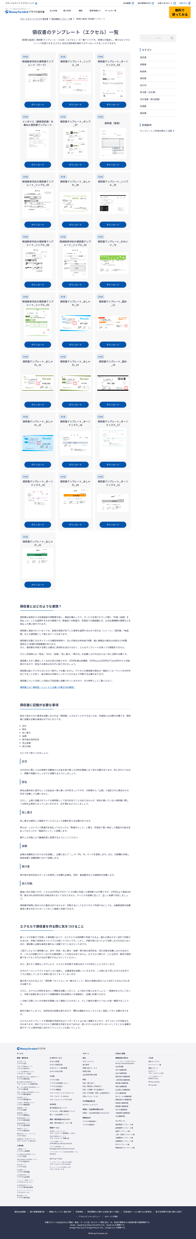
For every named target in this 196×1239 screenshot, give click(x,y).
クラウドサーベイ (25, 1192)
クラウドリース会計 (25, 1073)
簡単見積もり (95, 10)
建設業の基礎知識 (121, 1106)
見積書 (143, 64)
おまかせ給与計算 (56, 1071)
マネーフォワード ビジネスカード (62, 1093)
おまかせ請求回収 (56, 1065)
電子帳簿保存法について (58, 1108)
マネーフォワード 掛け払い (26, 1140)
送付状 (143, 85)
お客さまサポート (165, 3)
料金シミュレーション (91, 1096)
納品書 (143, 71)
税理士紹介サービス (90, 1068)
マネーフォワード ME (156, 1072)
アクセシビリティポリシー (89, 1216)
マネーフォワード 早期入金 (59, 1137)
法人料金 (53, 10)
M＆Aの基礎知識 (121, 1110)
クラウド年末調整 (23, 1171)
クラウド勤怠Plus (27, 1160)
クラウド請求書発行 (28, 1093)
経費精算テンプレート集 (124, 1128)
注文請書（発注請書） (150, 99)
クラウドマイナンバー (25, 1181)
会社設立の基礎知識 (122, 1090)
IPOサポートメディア (90, 1105)
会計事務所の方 (144, 3)
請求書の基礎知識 (121, 1083)
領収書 (143, 78)
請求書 (143, 57)
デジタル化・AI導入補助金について (62, 1111)
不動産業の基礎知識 (122, 1113)
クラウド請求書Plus (24, 1099)
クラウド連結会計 (23, 1130)
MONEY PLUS (155, 1077)
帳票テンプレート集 (122, 1131)
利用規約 (79, 1211)
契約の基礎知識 (121, 1086)
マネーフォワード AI (60, 1168)
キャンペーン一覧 (154, 1065)
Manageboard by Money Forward (62, 1148)
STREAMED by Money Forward (61, 1142)
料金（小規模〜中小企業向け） (94, 1090)
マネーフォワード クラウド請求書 (34, 18)
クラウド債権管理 (25, 1104)
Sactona (64, 1153)
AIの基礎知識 (120, 1116)
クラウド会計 (22, 1062)
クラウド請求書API (89, 1121)
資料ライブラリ (154, 1061)
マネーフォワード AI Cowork (61, 1163)
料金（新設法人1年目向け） (93, 1086)
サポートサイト (88, 1061)
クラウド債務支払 (23, 1114)
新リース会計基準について (59, 1114)
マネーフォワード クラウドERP (61, 1100)
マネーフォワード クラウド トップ (19, 3)
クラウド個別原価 (23, 1124)
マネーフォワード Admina (59, 1096)
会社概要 (127, 3)
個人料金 (67, 10)
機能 (81, 10)
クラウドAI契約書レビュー (59, 1083)
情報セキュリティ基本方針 (60, 1211)
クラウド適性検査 (23, 1197)
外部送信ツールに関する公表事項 (137, 1211)
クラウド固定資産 (23, 1119)
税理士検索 (87, 1071)
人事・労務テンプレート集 (125, 1134)
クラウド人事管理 (23, 1150)
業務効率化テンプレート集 (125, 1148)
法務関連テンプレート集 (124, 1138)
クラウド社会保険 (23, 1176)
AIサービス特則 (111, 1216)
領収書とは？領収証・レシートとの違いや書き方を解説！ (47, 687)
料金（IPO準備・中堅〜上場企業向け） (97, 1093)
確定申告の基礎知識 (122, 1076)
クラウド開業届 (55, 1090)
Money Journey (153, 1082)
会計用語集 (119, 1066)
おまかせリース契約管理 (58, 1068)
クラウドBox (26, 1135)
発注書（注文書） (148, 92)
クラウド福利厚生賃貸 (25, 1186)
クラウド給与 (22, 1166)
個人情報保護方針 (37, 1211)
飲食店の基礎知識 (121, 1103)
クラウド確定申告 (28, 1078)
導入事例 (86, 1065)
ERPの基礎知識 (121, 1070)
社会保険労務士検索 (90, 1075)
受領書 (143, 106)
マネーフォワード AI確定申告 (27, 1083)
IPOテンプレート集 (122, 1144)
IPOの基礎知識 (120, 1093)
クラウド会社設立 (56, 1086)
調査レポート (153, 1068)
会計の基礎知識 (121, 1073)
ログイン (183, 3)
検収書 (143, 113)
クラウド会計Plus (25, 1067)
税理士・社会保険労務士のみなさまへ (96, 1113)
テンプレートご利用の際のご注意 (156, 130)
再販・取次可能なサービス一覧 (61, 1123)
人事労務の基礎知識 (122, 1080)
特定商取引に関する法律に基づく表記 (103, 1211)
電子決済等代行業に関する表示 (169, 1211)
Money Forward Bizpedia (126, 1062)
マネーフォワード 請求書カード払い (63, 1132)
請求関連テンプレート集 (61, 18)
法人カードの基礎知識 (123, 1096)
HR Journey (152, 1085)
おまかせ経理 (54, 1061)
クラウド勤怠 (26, 1155)
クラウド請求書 (28, 1088)
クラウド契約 (54, 1080)
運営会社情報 (20, 1211)
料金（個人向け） (89, 1083)
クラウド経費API (89, 1125)
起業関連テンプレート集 (124, 1141)
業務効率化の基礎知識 (123, 1100)
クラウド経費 (22, 1109)
